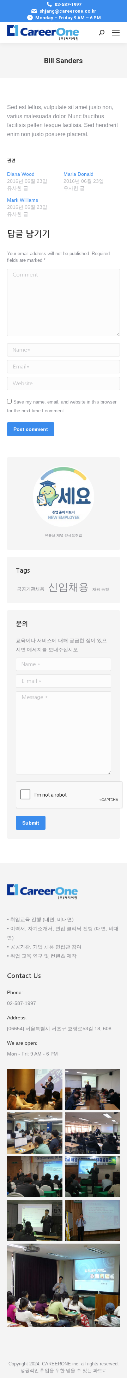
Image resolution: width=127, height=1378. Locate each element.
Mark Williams (22, 200)
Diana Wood (21, 174)
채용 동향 (100, 589)
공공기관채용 (30, 589)
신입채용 (68, 587)
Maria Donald (78, 174)
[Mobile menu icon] (115, 32)
